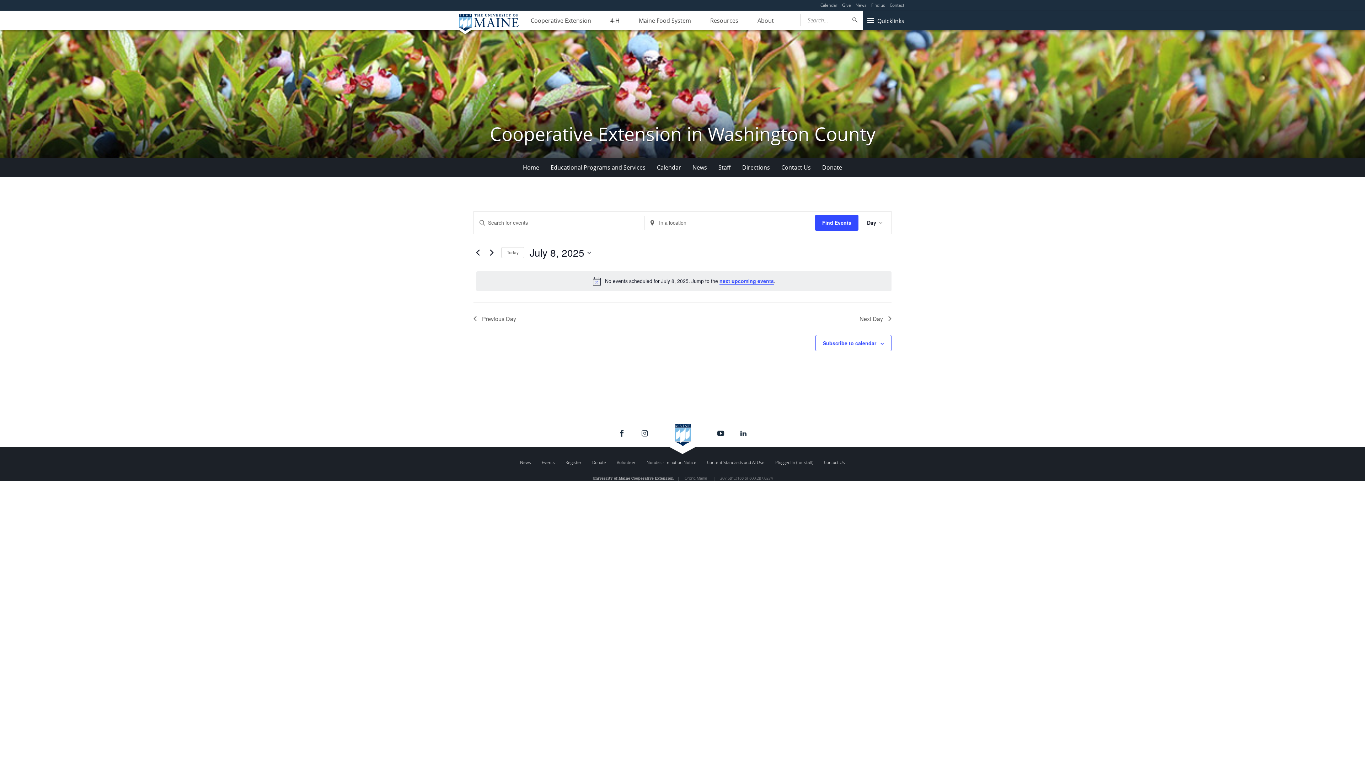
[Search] (855, 20)
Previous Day (499, 319)
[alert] (684, 281)
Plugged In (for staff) (794, 462)
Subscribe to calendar (849, 343)
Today (513, 252)
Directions (756, 167)
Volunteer (626, 462)
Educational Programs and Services (598, 167)
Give (846, 5)
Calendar (828, 5)
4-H (615, 21)
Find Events (836, 222)
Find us (878, 5)
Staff (724, 167)
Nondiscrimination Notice (671, 462)
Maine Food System (665, 21)
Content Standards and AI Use (736, 462)
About (766, 21)
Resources (724, 21)
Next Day (871, 319)
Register (574, 462)
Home (531, 167)
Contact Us (796, 167)
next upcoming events (746, 280)
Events (548, 462)
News (861, 5)
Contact (897, 5)
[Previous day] (477, 253)
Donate (832, 167)
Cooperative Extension (561, 21)
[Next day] (491, 253)
